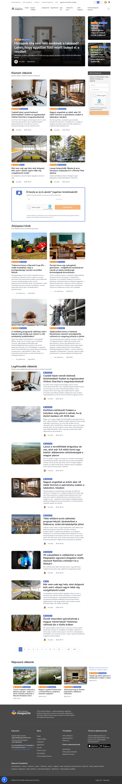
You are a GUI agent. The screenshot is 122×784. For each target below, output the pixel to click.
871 (69, 649)
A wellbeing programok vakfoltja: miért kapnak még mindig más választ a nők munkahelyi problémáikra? (28, 334)
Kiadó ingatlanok (27, 2)
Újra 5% (61, 9)
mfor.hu (24, 766)
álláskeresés (55, 769)
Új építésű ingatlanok (47, 2)
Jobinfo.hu (65, 741)
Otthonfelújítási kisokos (93, 9)
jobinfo (50, 766)
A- (95, 2)
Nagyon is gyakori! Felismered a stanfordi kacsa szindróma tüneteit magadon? (22, 692)
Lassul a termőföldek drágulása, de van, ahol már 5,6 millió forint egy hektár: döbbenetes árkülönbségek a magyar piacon (63, 451)
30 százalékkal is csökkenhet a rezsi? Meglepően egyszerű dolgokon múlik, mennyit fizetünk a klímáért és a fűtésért (63, 559)
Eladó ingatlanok (16, 2)
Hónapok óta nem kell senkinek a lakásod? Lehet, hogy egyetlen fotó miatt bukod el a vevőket (46, 47)
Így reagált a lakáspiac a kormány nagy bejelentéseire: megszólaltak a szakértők (97, 56)
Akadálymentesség (68, 754)
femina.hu (31, 766)
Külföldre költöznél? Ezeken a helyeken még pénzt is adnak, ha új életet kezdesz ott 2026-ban (62, 413)
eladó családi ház (31, 769)
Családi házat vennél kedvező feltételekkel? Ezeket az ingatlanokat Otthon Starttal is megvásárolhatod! (28, 115)
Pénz (22, 165)
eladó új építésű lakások (96, 766)
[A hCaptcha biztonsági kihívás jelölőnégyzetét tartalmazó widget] (39, 207)
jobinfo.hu (85, 766)
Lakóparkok (45, 8)
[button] (109, 9)
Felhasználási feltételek (69, 752)
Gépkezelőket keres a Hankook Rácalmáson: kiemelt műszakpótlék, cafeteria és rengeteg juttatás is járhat (67, 334)
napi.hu (37, 766)
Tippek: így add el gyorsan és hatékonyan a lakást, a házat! (73, 677)
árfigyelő (56, 766)
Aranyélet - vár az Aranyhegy (98, 674)
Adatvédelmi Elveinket (96, 109)
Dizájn (27, 8)
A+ (101, 2)
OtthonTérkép (20, 780)
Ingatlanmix (54, 8)
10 (59, 649)
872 (74, 649)
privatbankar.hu (16, 766)
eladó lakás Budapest (44, 769)
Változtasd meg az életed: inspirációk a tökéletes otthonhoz (47, 692)
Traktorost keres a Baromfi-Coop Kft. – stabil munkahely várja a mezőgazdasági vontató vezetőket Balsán (28, 269)
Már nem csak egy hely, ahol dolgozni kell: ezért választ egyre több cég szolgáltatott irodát (27, 170)
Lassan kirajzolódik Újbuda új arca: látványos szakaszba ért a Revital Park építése (67, 170)
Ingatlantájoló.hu (67, 738)
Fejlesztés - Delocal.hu (102, 780)
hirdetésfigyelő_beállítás (67, 769)
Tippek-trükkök (32, 9)
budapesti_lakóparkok (18, 769)
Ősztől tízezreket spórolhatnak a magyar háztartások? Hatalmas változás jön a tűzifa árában (61, 621)
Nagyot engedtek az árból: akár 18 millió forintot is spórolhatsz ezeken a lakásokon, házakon (66, 115)
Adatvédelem (66, 749)
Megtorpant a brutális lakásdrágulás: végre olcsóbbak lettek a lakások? (98, 31)
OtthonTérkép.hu (67, 736)
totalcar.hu (43, 766)
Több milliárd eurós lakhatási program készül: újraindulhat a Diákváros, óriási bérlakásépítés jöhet (63, 521)
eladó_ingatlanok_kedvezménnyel (70, 766)
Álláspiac (23, 262)
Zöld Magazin (80, 9)
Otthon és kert (69, 9)
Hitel (56, 2)
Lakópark (36, 2)
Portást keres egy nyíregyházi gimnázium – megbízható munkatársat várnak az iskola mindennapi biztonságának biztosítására (66, 269)
